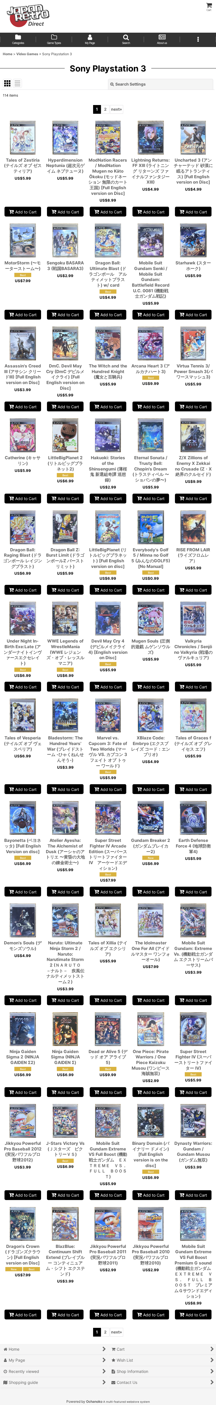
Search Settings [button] (130, 84)
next (116, 109)
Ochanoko (94, 1401)
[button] (126, 40)
